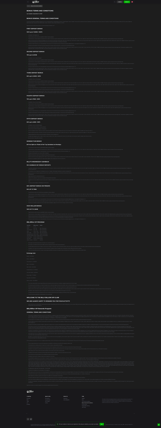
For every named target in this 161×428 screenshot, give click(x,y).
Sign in (119, 1)
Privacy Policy (84, 404)
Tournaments (47, 399)
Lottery (46, 402)
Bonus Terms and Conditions (87, 402)
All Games (28, 398)
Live (27, 402)
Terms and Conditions (86, 401)
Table (28, 401)
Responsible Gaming (86, 405)
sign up (127, 1)
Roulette (28, 404)
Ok (101, 424)
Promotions (47, 398)
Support (83, 398)
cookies (96, 424)
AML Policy (84, 407)
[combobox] (132, 2)
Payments (65, 398)
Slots (27, 399)
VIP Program (47, 401)
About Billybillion (66, 399)
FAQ (83, 399)
